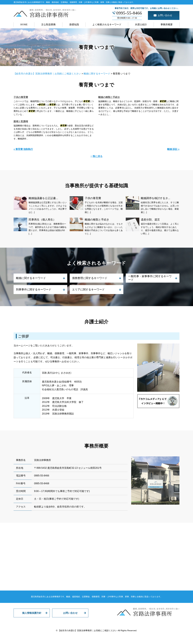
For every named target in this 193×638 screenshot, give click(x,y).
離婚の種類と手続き (109, 97)
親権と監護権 (21, 121)
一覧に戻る (96, 156)
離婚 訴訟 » (173, 149)
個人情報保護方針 (31, 613)
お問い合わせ (70, 613)
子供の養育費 (21, 97)
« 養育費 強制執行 (23, 149)
